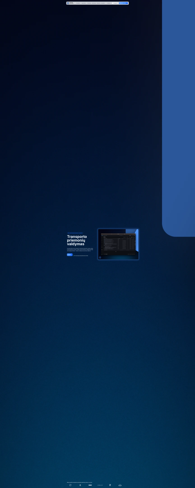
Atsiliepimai (94, 3)
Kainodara (89, 3)
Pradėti (69, 254)
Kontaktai (103, 3)
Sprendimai (84, 3)
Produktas (78, 3)
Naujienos (98, 3)
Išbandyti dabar (123, 3)
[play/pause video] (100, 257)
